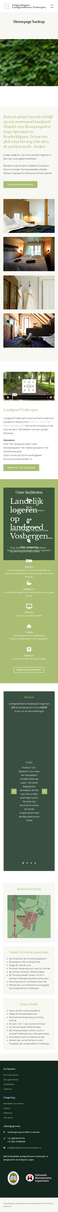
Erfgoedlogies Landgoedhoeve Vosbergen (29, 6)
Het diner (8, 1117)
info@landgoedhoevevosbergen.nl (24, 1148)
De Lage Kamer (10, 1079)
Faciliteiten (8, 1084)
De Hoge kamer (11, 1075)
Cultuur (7, 1108)
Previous (14, 791)
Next (44, 791)
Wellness (7, 1113)
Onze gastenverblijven (20, 184)
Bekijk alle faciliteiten (29, 669)
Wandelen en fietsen (13, 1103)
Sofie (29, 762)
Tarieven (7, 1089)
